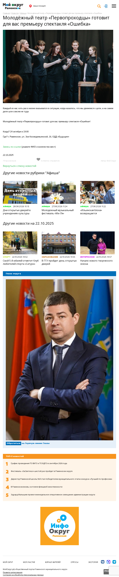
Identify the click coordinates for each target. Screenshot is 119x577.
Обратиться (13, 443)
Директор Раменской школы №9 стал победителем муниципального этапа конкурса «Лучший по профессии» (61, 479)
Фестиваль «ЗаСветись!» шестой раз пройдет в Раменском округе (42, 471)
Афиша (23, 13)
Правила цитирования (12, 572)
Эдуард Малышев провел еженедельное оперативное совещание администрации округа (53, 494)
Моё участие (29, 562)
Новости (15, 13)
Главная (6, 13)
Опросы (74, 562)
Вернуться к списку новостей (19, 166)
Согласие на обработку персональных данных (23, 575)
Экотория (93, 562)
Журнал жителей (53, 562)
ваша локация (39, 6)
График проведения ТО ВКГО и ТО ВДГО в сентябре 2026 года (39, 463)
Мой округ (8, 562)
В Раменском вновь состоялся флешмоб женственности (36, 486)
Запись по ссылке (12, 147)
